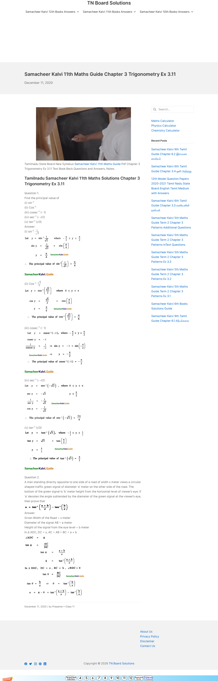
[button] (109, 678)
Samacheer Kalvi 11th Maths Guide (97, 164)
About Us (146, 631)
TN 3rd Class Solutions (71, 678)
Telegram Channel (148, 678)
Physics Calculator (163, 125)
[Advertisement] (109, 40)
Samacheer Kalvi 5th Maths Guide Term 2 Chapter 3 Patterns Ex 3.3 (169, 257)
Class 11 (70, 606)
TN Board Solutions (121, 663)
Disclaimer (147, 641)
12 (130, 678)
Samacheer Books (139, 678)
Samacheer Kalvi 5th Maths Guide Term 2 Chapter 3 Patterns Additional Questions (171, 222)
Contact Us (147, 646)
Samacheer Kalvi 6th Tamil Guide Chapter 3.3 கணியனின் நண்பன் (170, 205)
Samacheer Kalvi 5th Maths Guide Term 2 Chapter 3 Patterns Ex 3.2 (169, 274)
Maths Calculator (162, 121)
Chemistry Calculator (165, 130)
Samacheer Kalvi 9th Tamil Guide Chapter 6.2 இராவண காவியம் (169, 154)
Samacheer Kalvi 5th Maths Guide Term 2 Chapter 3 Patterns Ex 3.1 (169, 291)
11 (124, 678)
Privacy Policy (149, 636)
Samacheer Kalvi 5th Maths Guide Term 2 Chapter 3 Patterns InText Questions (169, 239)
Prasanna (57, 606)
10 (117, 678)
